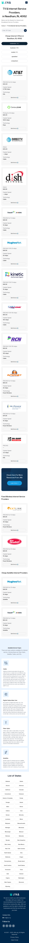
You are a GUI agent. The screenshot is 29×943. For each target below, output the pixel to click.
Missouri (21, 831)
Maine (21, 819)
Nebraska (21, 836)
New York (7, 848)
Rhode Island (21, 861)
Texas (21, 869)
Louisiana (7, 819)
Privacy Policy (14, 937)
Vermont (21, 873)
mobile (14, 52)
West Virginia (7, 882)
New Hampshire (21, 840)
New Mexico (21, 844)
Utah (8, 873)
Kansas (8, 815)
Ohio (21, 852)
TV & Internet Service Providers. (17, 26)
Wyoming (7, 886)
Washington (21, 878)
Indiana (8, 810)
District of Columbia (8, 798)
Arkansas (21, 785)
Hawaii (21, 802)
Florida (21, 798)
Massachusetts (21, 823)
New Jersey (8, 844)
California (7, 789)
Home (3, 26)
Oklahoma (7, 857)
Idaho (7, 806)
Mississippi (7, 831)
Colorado (21, 789)
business (14, 48)
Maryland (7, 823)
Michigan (7, 827)
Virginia (8, 878)
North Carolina (21, 848)
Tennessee (7, 869)
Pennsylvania (7, 861)
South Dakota (21, 865)
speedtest (14, 56)
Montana (7, 836)
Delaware (21, 794)
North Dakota (7, 852)
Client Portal (14, 940)
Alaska (21, 781)
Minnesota (21, 827)
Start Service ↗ (14, 97)
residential (14, 43)
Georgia (8, 802)
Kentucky (21, 815)
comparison (14, 61)
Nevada (8, 840)
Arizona (8, 785)
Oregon (21, 857)
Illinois (21, 806)
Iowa (21, 810)
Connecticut (8, 794)
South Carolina (7, 865)
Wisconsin (21, 882)
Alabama (8, 781)
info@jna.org (7, 917)
